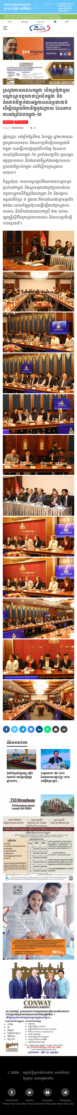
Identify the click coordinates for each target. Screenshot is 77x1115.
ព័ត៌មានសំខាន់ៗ (21, 122)
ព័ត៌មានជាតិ (8, 122)
